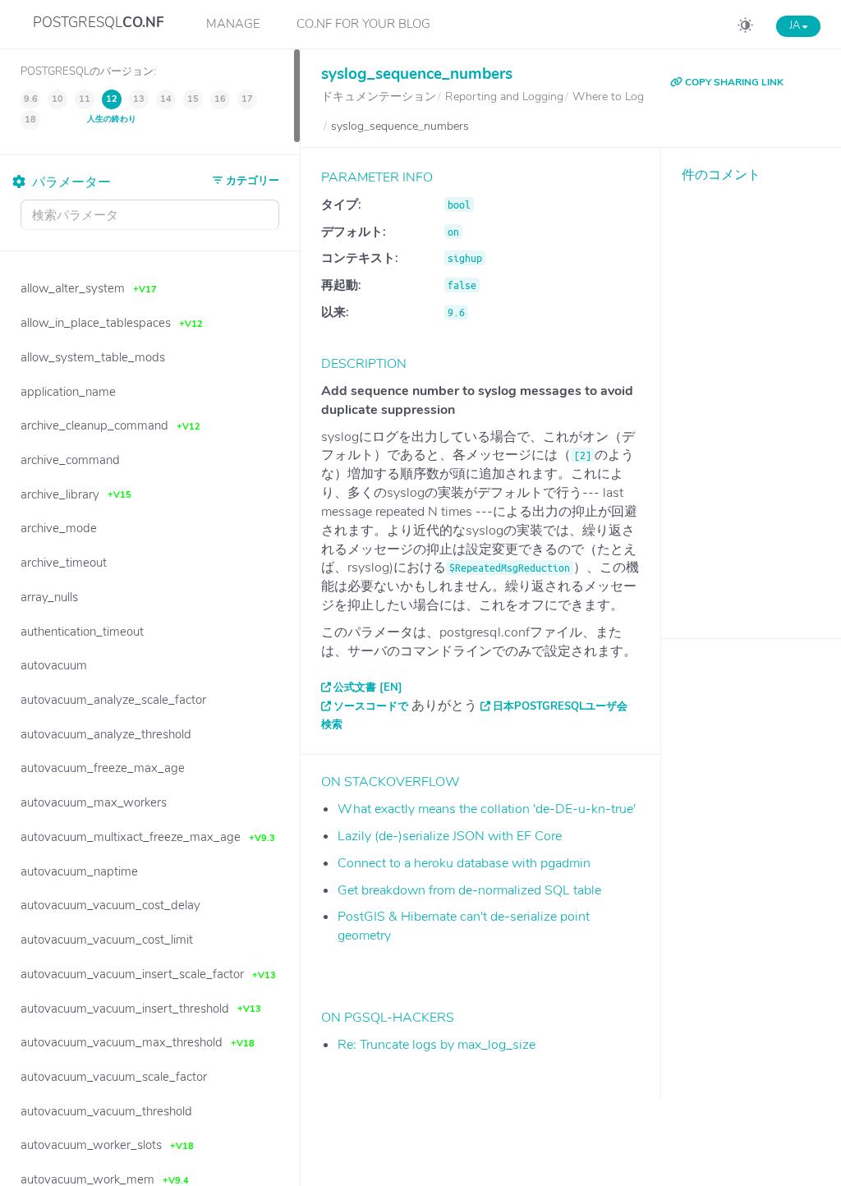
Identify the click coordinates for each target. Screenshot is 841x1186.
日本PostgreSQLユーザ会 (560, 706)
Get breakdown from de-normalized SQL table (469, 890)
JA (795, 25)
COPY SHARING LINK (733, 82)
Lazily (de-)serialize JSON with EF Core (450, 836)
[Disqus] (751, 398)
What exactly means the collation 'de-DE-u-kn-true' (487, 809)
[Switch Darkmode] (745, 28)
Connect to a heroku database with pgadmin (464, 863)
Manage (233, 24)
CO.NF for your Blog (363, 24)
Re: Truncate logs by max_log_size (436, 1045)
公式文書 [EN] (367, 687)
